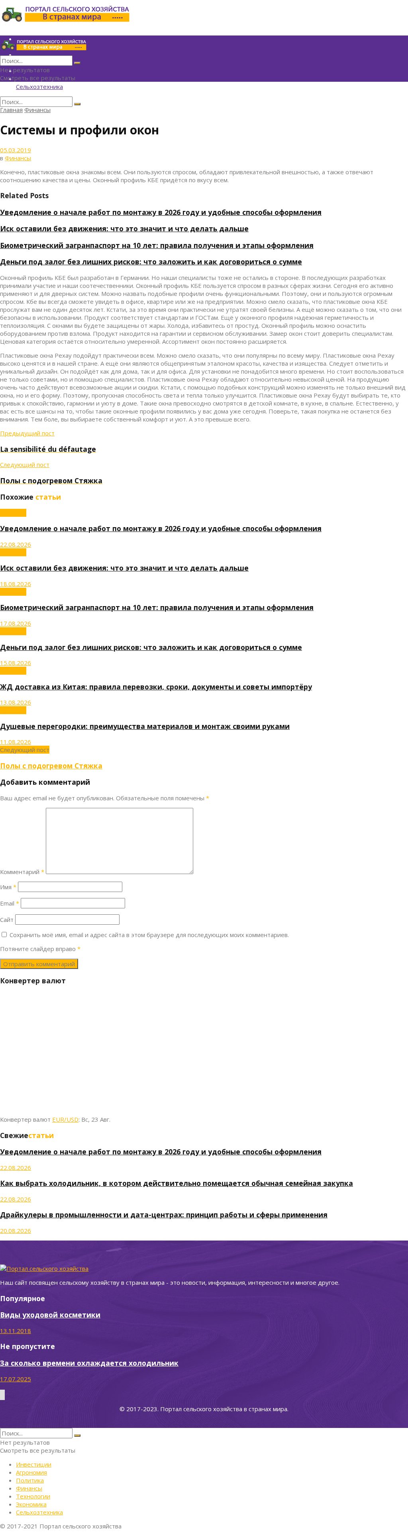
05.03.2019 (15, 150)
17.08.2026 (15, 623)
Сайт (7, 920)
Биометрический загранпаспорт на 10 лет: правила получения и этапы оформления (157, 245)
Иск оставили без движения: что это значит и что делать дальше (124, 228)
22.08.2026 (15, 544)
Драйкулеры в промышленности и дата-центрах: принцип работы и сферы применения (164, 1214)
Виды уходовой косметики (50, 1314)
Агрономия (31, 1472)
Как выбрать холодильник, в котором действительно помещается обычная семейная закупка (176, 1183)
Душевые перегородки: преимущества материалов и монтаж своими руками (145, 726)
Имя (8, 887)
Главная (11, 110)
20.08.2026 (15, 1231)
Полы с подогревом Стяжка (51, 765)
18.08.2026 (15, 584)
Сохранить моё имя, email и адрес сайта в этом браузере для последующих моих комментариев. (149, 935)
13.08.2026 (15, 702)
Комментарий (22, 872)
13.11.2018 (15, 1331)
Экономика (31, 1504)
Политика (30, 1480)
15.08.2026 (15, 663)
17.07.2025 (15, 1379)
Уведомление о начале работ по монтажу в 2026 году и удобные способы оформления (161, 212)
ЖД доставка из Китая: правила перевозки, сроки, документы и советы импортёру (156, 686)
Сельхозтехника (39, 87)
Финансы (37, 110)
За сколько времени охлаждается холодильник (89, 1363)
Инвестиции (33, 1464)
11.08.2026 (15, 742)
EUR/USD (65, 1119)
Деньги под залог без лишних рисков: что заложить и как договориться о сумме (151, 261)
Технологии (33, 1496)
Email (9, 903)
